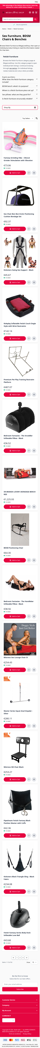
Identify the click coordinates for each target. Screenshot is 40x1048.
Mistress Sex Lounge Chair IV (16, 657)
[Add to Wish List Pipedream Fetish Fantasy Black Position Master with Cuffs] (29, 835)
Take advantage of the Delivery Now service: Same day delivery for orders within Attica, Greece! (20, 6)
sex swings (13, 68)
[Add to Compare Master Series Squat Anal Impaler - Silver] (34, 726)
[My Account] (33, 12)
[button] (20, 1000)
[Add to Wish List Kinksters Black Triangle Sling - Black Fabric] (29, 891)
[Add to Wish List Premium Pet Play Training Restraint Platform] (29, 394)
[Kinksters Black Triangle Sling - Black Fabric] (20, 858)
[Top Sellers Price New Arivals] (27, 118)
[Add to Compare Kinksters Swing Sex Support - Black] (34, 282)
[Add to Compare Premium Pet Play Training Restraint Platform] (34, 394)
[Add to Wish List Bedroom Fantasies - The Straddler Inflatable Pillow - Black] (29, 450)
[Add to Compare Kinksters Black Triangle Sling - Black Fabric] (34, 891)
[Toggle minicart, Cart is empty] (36, 12)
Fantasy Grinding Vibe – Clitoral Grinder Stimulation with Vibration (18, 159)
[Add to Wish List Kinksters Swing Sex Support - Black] (29, 282)
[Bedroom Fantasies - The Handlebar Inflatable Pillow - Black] (20, 583)
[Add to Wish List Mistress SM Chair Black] (29, 779)
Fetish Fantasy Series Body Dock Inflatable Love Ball (17, 934)
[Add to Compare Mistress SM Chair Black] (34, 779)
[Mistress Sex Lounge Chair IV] (20, 639)
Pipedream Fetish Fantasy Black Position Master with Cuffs (17, 821)
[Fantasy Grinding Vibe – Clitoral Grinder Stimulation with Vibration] (20, 139)
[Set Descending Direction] (37, 118)
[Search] (35, 19)
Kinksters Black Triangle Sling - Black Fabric (19, 877)
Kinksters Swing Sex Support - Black (18, 270)
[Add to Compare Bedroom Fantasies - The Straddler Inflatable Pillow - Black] (34, 450)
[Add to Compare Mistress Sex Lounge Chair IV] (34, 670)
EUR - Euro (7, 1020)
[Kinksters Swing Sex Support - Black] (20, 252)
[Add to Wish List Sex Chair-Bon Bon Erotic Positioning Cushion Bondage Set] (29, 229)
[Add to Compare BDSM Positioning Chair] (34, 560)
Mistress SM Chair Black (14, 767)
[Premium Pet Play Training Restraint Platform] (20, 361)
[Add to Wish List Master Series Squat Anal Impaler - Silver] (29, 726)
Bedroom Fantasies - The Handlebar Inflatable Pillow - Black (19, 602)
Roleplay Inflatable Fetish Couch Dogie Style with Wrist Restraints (20, 324)
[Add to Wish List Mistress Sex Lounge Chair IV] (29, 670)
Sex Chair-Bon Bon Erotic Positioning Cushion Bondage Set (19, 215)
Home (4, 29)
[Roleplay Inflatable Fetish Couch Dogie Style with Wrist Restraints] (20, 305)
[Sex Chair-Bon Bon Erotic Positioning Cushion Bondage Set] (20, 195)
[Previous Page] (13, 958)
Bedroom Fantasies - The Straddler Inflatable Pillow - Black (18, 437)
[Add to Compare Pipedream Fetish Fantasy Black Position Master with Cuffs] (34, 835)
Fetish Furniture (18, 29)
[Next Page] (26, 958)
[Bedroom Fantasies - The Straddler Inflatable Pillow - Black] (20, 417)
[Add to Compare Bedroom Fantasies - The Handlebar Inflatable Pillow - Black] (34, 616)
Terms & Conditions (15, 1034)
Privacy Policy (27, 1034)
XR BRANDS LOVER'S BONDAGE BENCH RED (20, 493)
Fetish (10, 29)
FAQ (36, 2)
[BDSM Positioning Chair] (20, 529)
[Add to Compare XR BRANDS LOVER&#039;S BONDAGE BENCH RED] (34, 507)
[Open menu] (3, 12)
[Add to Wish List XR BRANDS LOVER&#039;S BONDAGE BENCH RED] (29, 507)
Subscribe (20, 989)
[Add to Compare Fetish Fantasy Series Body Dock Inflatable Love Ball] (34, 947)
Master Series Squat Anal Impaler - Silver (18, 712)
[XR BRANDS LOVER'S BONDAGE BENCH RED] (20, 473)
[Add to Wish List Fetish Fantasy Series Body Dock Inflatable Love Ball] (29, 947)
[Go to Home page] (15, 12)
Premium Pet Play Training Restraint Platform (19, 380)
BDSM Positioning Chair (13, 548)
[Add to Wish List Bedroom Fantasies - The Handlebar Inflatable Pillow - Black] (29, 616)
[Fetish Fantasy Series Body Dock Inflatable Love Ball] (20, 914)
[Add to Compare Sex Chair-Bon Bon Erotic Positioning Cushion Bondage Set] (34, 229)
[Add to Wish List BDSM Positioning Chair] (29, 560)
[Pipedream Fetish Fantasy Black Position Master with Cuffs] (20, 802)
